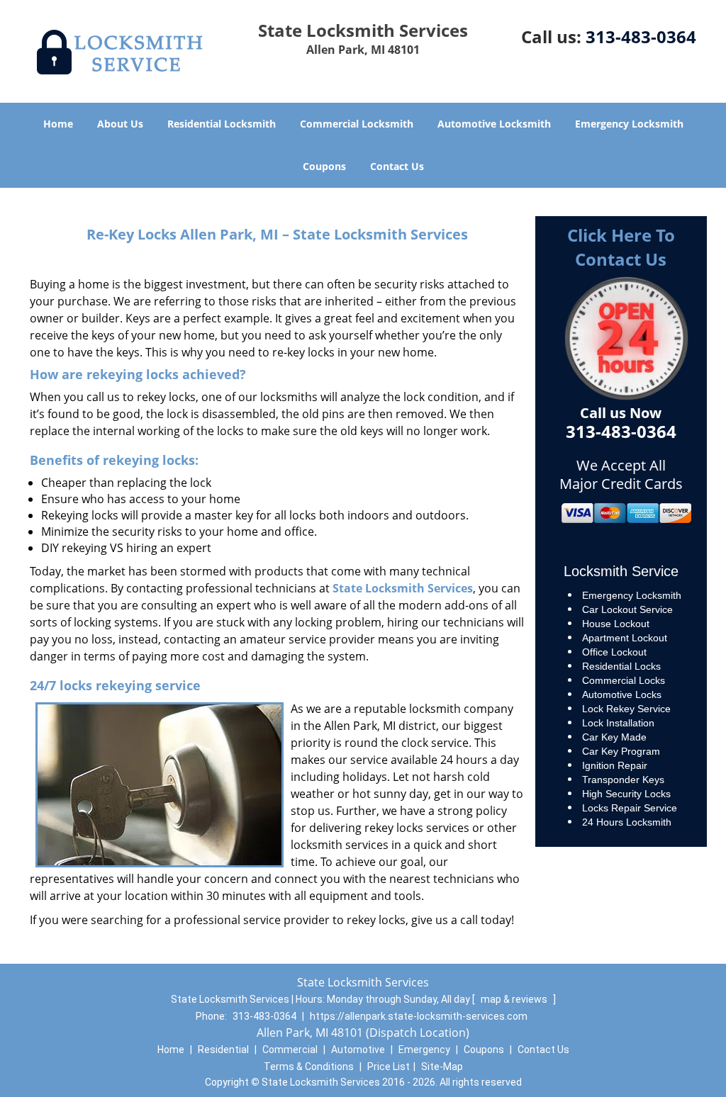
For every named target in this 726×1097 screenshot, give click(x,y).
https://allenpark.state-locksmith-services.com (418, 1016)
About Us (120, 123)
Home (58, 123)
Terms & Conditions (309, 1066)
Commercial (290, 1049)
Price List (388, 1066)
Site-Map (442, 1066)
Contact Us (397, 166)
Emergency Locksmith (629, 123)
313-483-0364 (641, 36)
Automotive (358, 1049)
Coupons (324, 166)
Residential (223, 1049)
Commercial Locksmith (356, 123)
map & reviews (515, 999)
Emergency (424, 1049)
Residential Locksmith (221, 123)
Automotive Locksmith (494, 123)
